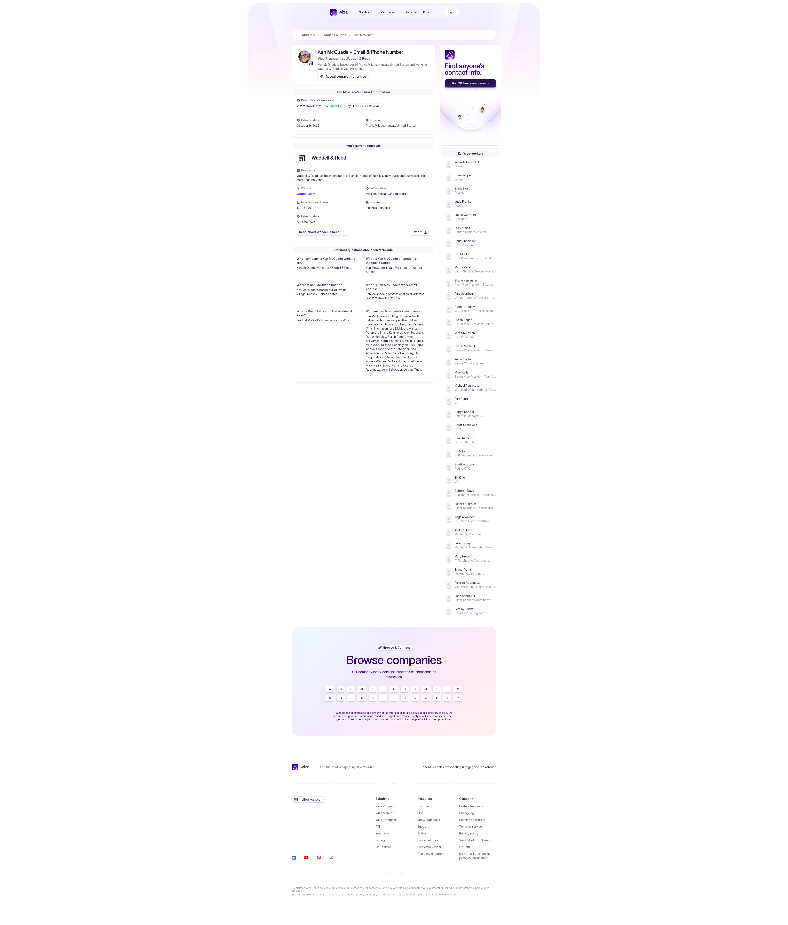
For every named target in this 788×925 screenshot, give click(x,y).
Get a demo (384, 847)
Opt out (464, 847)
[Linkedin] (294, 858)
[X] (331, 858)
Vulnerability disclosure (474, 840)
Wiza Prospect (385, 806)
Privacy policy (468, 833)
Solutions (365, 12)
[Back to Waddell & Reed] (298, 35)
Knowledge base (428, 820)
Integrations (384, 833)
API (378, 826)
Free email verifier (429, 847)
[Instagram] (319, 858)
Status (421, 833)
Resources (388, 12)
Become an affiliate (472, 820)
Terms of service (470, 826)
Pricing (427, 12)
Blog (420, 813)
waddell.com (306, 193)
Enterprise (410, 12)
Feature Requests (471, 806)
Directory (308, 35)
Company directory (430, 853)
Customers (424, 806)
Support (423, 826)
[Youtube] (306, 858)
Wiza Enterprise (386, 820)
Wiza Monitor (385, 813)
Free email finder (428, 840)
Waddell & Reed (334, 35)
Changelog (466, 813)
